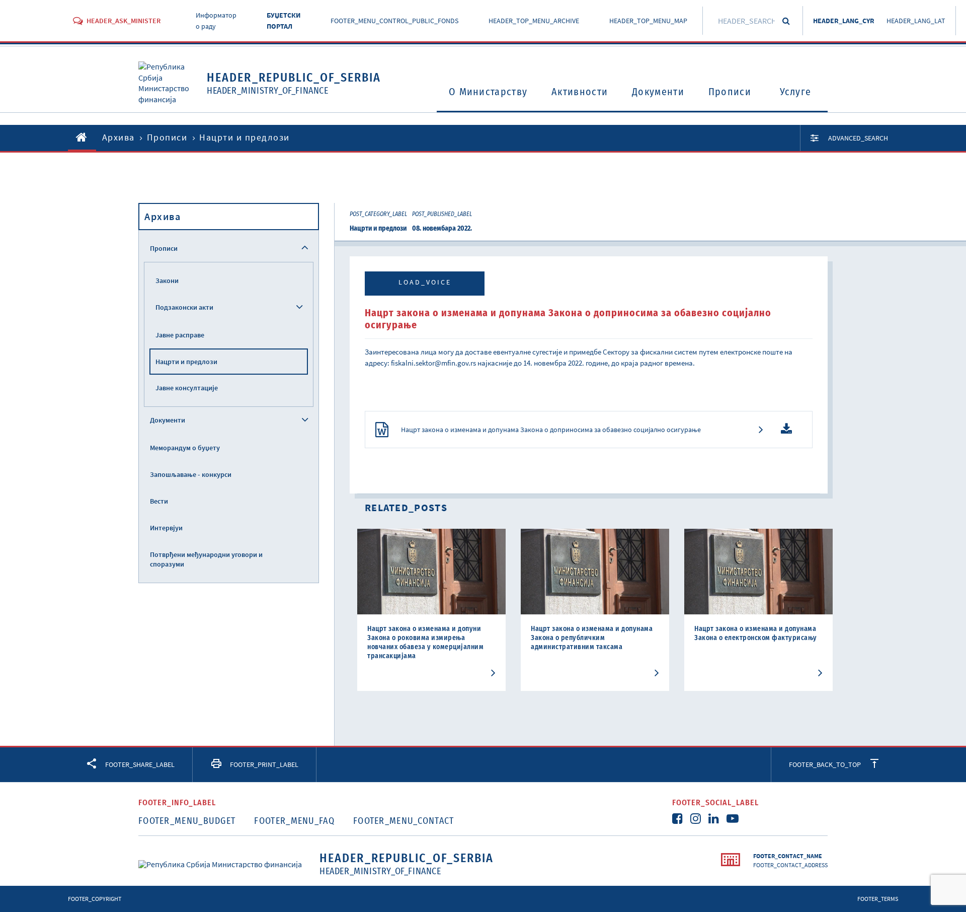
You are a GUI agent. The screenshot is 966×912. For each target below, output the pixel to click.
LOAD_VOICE (424, 282)
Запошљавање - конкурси (190, 474)
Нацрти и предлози (186, 361)
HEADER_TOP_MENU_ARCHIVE (534, 20)
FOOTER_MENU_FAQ (294, 820)
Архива (118, 137)
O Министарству (488, 92)
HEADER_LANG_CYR (843, 20)
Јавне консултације (186, 387)
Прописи (729, 92)
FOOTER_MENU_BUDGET (186, 820)
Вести (159, 501)
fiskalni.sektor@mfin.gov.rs (433, 363)
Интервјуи (166, 527)
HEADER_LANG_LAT (916, 20)
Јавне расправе (179, 334)
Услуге (796, 92)
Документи (658, 92)
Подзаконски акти (184, 307)
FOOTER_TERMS (877, 898)
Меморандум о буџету (185, 447)
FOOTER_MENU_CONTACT (403, 820)
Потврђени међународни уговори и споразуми (206, 559)
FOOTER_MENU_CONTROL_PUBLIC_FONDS (394, 20)
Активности (579, 92)
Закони (167, 280)
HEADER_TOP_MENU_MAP (648, 20)
